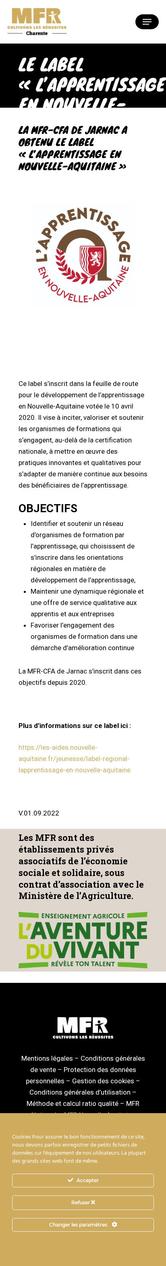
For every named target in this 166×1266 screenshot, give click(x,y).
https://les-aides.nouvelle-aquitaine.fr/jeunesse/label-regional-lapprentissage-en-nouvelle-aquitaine (75, 758)
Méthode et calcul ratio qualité (72, 1103)
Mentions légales (47, 1058)
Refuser (81, 1202)
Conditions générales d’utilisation (80, 1092)
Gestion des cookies (103, 1081)
